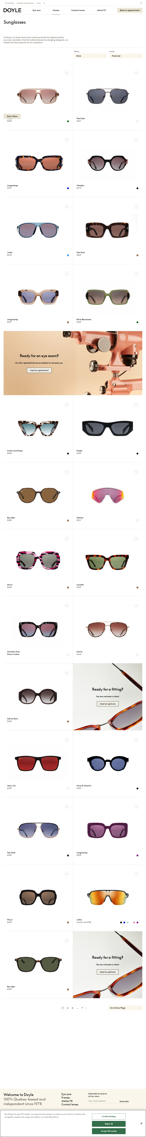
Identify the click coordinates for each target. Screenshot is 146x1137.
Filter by (76, 51)
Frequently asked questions (25, 3)
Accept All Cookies (109, 1131)
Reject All (109, 1124)
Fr (44, 3)
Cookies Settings (109, 1116)
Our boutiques (9, 3)
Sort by (112, 51)
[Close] (141, 1123)
